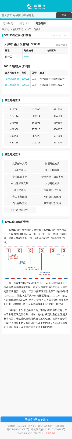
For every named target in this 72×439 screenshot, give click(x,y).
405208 (14, 136)
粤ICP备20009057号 (18, 429)
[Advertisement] (36, 372)
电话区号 (8, 23)
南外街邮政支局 (52, 196)
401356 (14, 129)
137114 (14, 116)
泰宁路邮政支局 (52, 203)
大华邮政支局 (52, 183)
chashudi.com (59, 35)
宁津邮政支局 (19, 176)
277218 (36, 129)
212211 (36, 142)
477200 (57, 142)
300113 (25, 78)
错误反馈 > (62, 44)
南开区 (18, 44)
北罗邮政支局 (19, 163)
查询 (64, 15)
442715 (14, 142)
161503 (36, 122)
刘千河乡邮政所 (19, 210)
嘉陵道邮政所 (12, 78)
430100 (36, 109)
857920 (36, 136)
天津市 (8, 44)
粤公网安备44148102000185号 (48, 429)
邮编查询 (18, 29)
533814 (36, 116)
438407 (57, 129)
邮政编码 (41, 23)
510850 (57, 122)
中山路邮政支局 (19, 183)
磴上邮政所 (20, 190)
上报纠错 (50, 432)
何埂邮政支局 (52, 163)
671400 (57, 109)
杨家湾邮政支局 (52, 190)
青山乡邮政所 (19, 196)
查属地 (5, 29)
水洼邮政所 (20, 170)
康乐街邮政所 (52, 170)
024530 (57, 116)
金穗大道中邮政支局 (52, 176)
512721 (14, 109)
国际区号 (24, 23)
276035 (14, 122)
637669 (57, 136)
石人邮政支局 (19, 203)
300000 (36, 44)
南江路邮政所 (12, 85)
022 (49, 56)
